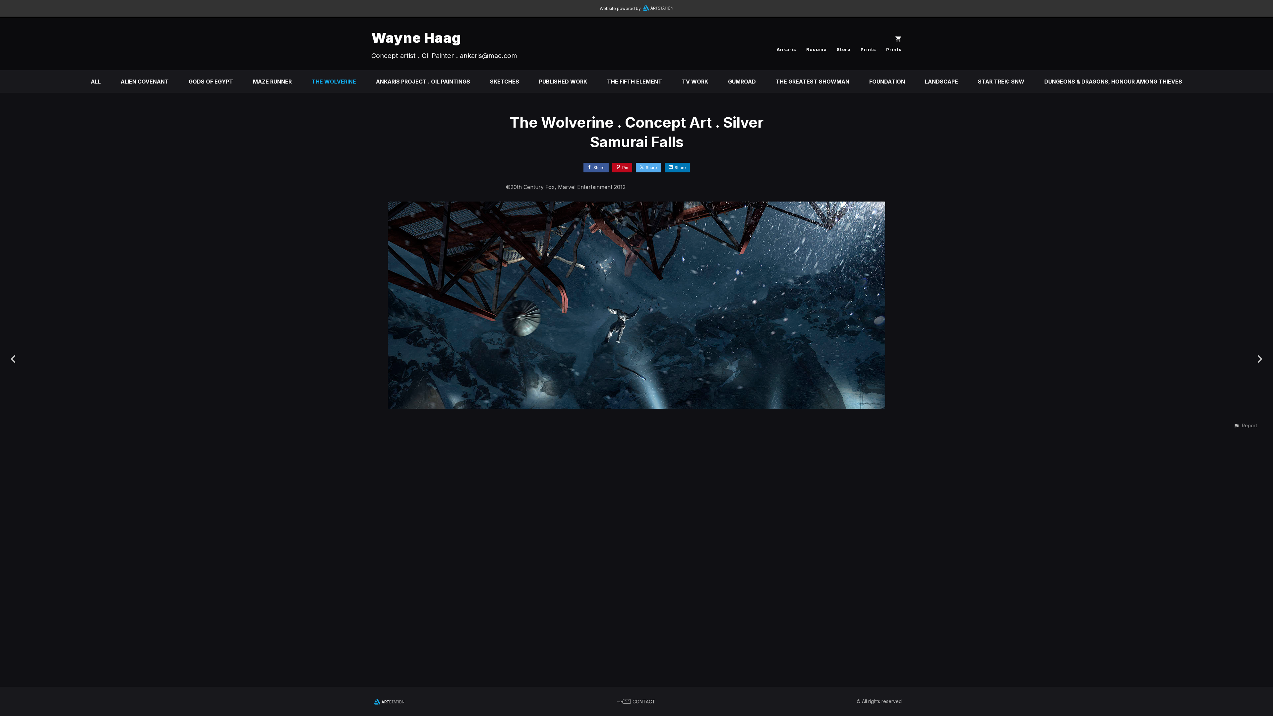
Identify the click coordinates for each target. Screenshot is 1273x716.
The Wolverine (334, 81)
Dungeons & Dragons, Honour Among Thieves (1113, 81)
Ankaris (786, 49)
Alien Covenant (145, 81)
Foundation (887, 81)
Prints (868, 49)
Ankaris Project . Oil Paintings (423, 81)
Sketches (504, 81)
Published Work (563, 81)
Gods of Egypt (211, 81)
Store (844, 49)
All (96, 81)
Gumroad (742, 81)
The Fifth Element (634, 81)
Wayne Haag (416, 37)
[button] (1245, 425)
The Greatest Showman (812, 81)
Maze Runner (272, 81)
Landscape (941, 81)
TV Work (695, 81)
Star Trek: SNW (1001, 81)
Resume (816, 49)
